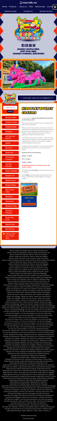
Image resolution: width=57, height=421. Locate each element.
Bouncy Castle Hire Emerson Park (19, 258)
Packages (8, 132)
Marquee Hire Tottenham (38, 355)
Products (13, 7)
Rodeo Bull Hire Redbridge (45, 378)
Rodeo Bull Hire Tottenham (38, 382)
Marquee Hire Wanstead (38, 357)
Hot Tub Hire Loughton (28, 323)
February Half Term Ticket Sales (10, 236)
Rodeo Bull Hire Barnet (27, 361)
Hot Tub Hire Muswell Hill (45, 323)
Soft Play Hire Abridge (48, 386)
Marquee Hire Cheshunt (46, 336)
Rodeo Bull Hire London (29, 374)
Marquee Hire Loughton (42, 348)
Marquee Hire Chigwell (12, 338)
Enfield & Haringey (25, 285)
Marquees (9, 196)
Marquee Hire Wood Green (33, 359)
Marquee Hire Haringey (27, 344)
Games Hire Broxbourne (42, 287)
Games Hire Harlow (27, 296)
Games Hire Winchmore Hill (29, 308)
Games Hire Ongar (45, 302)
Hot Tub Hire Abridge (32, 310)
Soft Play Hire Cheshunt (12, 389)
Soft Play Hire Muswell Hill (29, 399)
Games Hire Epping (43, 292)
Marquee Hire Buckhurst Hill (29, 336)
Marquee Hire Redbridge (28, 351)
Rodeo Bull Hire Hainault (30, 370)
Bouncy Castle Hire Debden (39, 256)
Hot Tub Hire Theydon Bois (10, 330)
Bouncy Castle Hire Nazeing (17, 271)
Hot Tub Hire (9, 229)
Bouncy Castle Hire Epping (10, 260)
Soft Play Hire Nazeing (45, 399)
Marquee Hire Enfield (46, 340)
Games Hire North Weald (31, 302)
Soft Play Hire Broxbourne (27, 388)
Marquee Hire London (27, 348)
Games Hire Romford (26, 304)
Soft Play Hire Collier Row (44, 389)
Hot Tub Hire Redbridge (27, 327)
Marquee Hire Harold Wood (12, 346)
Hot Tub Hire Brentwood (11, 311)
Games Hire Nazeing (43, 300)
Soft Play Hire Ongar (29, 401)
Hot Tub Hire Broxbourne (28, 311)
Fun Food (8, 148)
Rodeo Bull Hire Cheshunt (11, 365)
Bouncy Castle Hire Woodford (39, 283)
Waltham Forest (47, 409)
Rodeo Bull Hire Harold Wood (28, 372)
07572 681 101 (29, 2)
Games (7, 143)
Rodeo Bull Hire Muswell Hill (10, 376)
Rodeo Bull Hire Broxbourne (18, 363)
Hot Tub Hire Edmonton (26, 315)
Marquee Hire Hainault (12, 344)
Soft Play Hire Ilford (45, 397)
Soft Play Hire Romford (18, 403)
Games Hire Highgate (14, 298)
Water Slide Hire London (30, 410)
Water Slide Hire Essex (14, 410)
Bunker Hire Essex (9, 219)
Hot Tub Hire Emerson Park (43, 315)
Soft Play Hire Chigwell (28, 389)
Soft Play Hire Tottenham (10, 407)
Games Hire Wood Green (47, 308)
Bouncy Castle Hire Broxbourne (17, 252)
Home (4, 7)
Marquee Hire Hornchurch (45, 346)
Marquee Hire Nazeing (28, 349)
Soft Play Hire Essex (42, 393)
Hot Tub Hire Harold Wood (27, 321)
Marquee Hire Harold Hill (44, 344)
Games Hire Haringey (13, 296)
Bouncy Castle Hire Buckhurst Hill (39, 252)
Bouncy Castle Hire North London (38, 271)
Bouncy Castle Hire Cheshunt (19, 254)
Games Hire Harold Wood (42, 296)
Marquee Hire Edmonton (12, 340)
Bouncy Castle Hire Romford (17, 275)
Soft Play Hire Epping (29, 393)
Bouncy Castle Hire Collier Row (19, 256)
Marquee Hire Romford (43, 351)
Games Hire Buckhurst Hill (14, 289)
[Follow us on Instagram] (30, 45)
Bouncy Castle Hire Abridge (18, 250)
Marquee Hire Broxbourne (11, 336)
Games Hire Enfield (31, 292)
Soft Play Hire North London (13, 401)
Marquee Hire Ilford (13, 348)
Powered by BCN (28, 418)
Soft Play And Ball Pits (10, 137)
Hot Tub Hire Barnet (45, 310)
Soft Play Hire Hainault (11, 395)
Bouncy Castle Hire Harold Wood (18, 264)
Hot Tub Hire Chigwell (28, 313)
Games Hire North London (14, 302)
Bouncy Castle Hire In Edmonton (19, 268)
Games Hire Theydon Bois (31, 306)
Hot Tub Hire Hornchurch (12, 323)
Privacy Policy (47, 359)
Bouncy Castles (10, 117)
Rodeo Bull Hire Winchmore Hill (12, 386)
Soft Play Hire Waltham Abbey (28, 407)
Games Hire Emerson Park (15, 292)
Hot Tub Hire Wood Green (46, 332)
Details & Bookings (29, 204)
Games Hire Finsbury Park (27, 294)
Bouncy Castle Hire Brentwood (38, 250)
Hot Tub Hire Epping (28, 317)
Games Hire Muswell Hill (29, 300)
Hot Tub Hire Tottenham (27, 330)
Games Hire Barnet (13, 287)
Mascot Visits (10, 224)
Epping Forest (35, 285)
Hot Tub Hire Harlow (12, 321)
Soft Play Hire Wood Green (33, 409)
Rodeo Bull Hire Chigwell (28, 365)
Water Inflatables (11, 171)
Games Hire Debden (28, 290)
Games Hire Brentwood (26, 287)
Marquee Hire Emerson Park (30, 340)
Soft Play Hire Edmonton (27, 391)
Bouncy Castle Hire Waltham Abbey (38, 279)
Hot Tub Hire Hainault (30, 319)
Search (10, 111)
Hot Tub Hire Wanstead (10, 332)
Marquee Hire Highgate (28, 346)
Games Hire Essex (13, 294)
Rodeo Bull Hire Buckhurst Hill (37, 363)
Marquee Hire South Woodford (17, 353)
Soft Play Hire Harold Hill (27, 395)
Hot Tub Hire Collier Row (43, 313)
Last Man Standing (8, 165)
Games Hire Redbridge (12, 304)
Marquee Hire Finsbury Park (42, 342)
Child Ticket (29, 198)
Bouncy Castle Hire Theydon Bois (41, 277)
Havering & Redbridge (17, 310)
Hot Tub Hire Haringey (45, 319)
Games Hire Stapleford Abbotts (12, 306)
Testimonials (40, 7)
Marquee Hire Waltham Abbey (20, 357)
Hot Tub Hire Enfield (15, 317)
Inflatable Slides (11, 127)
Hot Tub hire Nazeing (11, 325)
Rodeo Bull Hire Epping (28, 368)
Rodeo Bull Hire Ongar (29, 378)
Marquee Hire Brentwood (46, 334)
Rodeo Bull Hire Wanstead (39, 384)
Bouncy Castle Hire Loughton (18, 269)
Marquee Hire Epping (12, 342)
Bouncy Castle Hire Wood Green (18, 283)
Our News (51, 7)
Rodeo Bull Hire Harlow (10, 372)
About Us (23, 7)
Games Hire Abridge (47, 285)
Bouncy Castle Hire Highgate (39, 264)
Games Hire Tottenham (47, 306)
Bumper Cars (10, 176)
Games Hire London (43, 298)
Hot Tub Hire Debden (11, 315)
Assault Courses (11, 122)
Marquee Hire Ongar (12, 351)
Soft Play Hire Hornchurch (29, 397)
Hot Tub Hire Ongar (13, 327)
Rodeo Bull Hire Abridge (11, 361)
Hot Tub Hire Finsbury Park (13, 319)
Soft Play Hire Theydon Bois (40, 405)
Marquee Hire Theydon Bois (20, 355)
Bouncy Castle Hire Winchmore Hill (38, 281)
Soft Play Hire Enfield (14, 393)
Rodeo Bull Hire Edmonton (26, 367)
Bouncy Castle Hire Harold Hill (37, 262)
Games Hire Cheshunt (30, 289)
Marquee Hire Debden (45, 338)
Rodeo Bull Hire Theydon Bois (19, 382)
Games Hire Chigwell (44, 289)
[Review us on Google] (26, 45)
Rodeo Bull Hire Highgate (46, 372)
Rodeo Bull (9, 152)
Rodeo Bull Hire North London (46, 376)
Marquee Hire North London (45, 349)
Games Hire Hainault (43, 294)
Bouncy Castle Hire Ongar (18, 273)
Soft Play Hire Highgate (13, 397)
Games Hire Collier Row (14, 290)
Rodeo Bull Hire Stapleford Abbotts (37, 380)
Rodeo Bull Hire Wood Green (31, 386)
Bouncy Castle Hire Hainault (46, 260)
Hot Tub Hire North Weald (44, 325)
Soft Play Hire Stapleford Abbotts (19, 405)
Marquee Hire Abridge (16, 334)
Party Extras (9, 201)
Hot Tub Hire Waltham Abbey (45, 330)
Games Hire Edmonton (43, 290)
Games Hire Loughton (14, 300)
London (5, 334)
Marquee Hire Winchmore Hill (14, 359)
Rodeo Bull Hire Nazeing (28, 376)
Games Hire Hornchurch (29, 298)
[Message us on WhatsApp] (34, 45)
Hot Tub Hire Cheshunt (13, 313)
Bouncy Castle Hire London (39, 268)
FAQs (31, 7)
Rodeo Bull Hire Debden (9, 367)
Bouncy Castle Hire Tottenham (16, 279)
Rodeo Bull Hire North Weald (12, 378)
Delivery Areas (10, 11)
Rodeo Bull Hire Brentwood (44, 361)
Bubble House (10, 180)
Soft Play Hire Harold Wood (44, 395)
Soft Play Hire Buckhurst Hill (46, 388)
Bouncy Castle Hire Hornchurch (20, 266)
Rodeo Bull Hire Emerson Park (45, 367)
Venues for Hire (46, 11)
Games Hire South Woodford (43, 304)
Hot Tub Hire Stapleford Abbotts (38, 329)
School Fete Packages (9, 158)
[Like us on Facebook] (23, 45)
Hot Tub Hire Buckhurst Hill (45, 311)
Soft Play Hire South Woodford (36, 403)
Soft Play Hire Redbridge (45, 401)
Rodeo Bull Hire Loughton (46, 374)
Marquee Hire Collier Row (29, 338)
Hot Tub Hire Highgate (44, 321)
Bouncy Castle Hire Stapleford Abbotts (17, 277)
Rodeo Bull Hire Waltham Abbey (20, 384)
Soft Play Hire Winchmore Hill (14, 409)
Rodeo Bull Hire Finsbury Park (12, 370)
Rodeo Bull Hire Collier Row (45, 365)
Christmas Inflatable (8, 212)
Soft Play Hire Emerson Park (44, 391)
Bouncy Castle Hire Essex (28, 260)
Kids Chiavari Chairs (9, 191)
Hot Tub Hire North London (27, 325)
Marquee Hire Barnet (30, 334)
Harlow (7, 310)
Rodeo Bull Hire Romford (17, 380)
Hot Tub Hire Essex (42, 317)
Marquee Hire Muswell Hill (11, 349)
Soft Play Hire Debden (11, 391)
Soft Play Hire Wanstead (47, 407)
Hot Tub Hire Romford (43, 327)
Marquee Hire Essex (26, 342)
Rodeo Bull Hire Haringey (47, 370)
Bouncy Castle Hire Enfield (39, 258)
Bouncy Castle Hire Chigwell (38, 254)
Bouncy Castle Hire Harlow (18, 262)
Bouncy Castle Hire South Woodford (37, 275)
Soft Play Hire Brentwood (10, 388)
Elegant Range (10, 185)
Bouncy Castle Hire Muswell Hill (38, 269)
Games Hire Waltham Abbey (11, 308)
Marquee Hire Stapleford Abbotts (38, 353)
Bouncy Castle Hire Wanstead (16, 281)
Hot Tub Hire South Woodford (17, 329)
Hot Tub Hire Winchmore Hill (28, 332)
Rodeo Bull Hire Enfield (13, 368)
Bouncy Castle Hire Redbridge (37, 273)
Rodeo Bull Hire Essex (44, 368)
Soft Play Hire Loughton (12, 399)
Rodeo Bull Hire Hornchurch (12, 374)
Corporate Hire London (10, 285)
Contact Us (28, 11)
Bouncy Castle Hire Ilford (39, 266)
